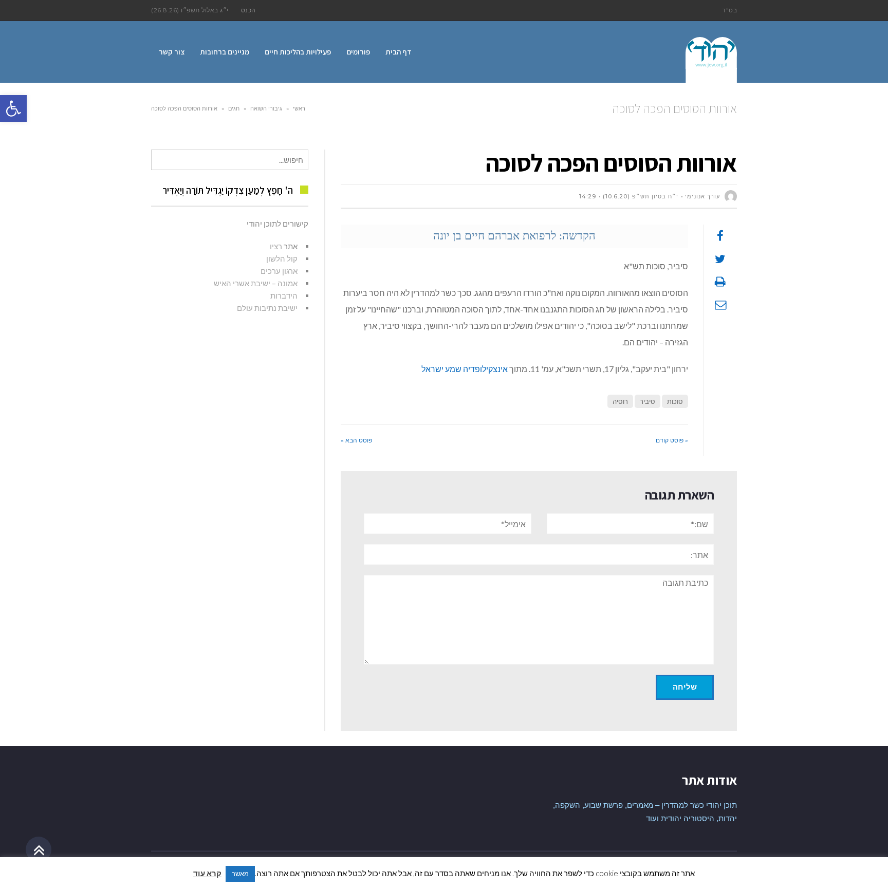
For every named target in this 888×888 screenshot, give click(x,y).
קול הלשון (282, 258)
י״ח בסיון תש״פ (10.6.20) (640, 196)
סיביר (647, 401)
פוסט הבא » (356, 440)
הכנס (248, 10)
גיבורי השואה (266, 108)
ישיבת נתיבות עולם (267, 307)
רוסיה (620, 401)
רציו (276, 246)
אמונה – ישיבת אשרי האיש (256, 283)
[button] (13, 108)
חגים (233, 108)
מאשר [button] (240, 873)
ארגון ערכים (279, 270)
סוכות (675, 401)
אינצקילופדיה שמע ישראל (464, 369)
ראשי (299, 108)
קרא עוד (207, 873)
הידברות (284, 295)
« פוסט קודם (672, 440)
